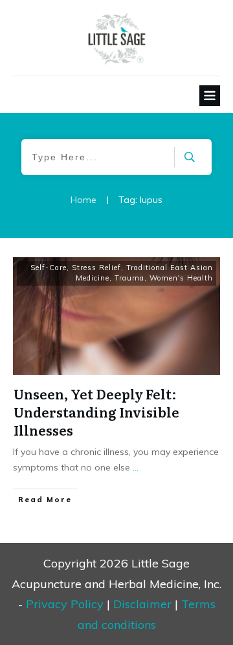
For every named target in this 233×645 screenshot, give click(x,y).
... (136, 467)
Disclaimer (142, 604)
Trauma (129, 277)
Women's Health (181, 277)
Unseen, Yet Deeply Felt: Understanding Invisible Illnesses (96, 411)
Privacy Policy (65, 604)
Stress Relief (96, 267)
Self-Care (48, 267)
